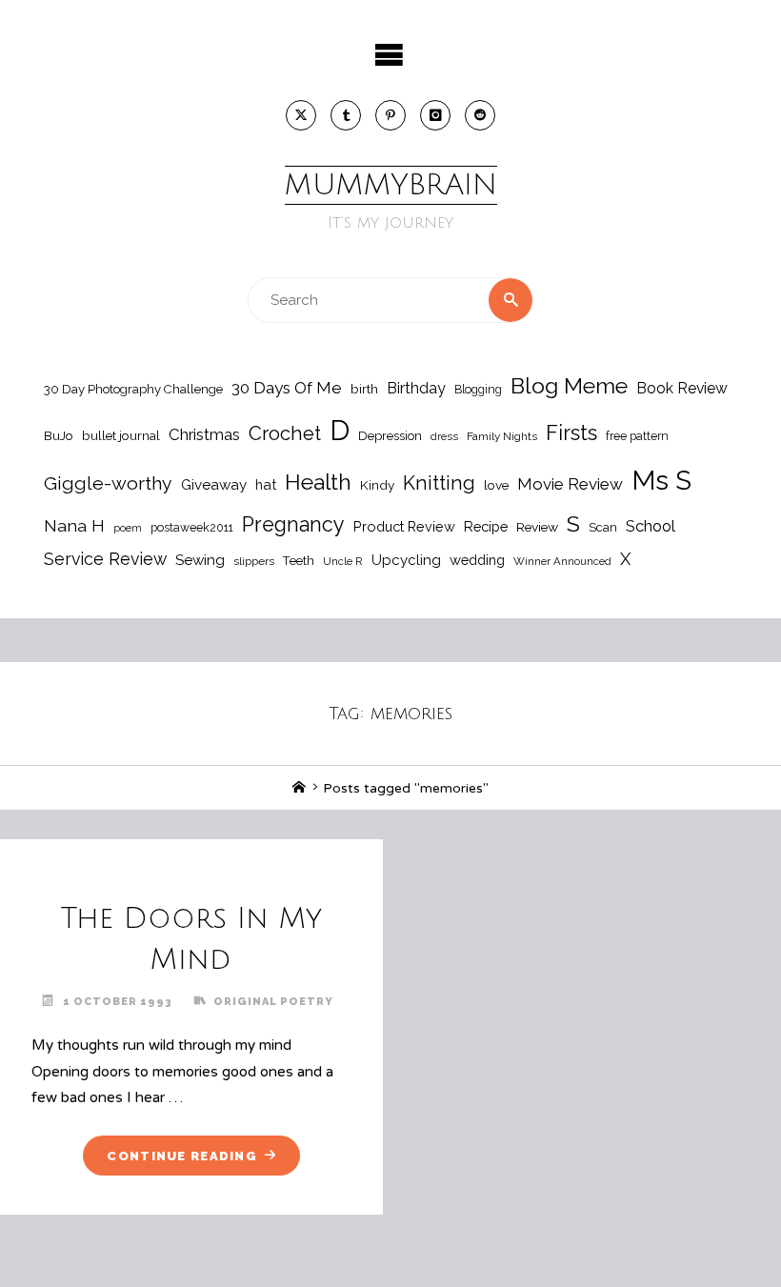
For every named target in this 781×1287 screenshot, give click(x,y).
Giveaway (214, 484)
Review (537, 526)
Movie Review (570, 483)
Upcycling (406, 560)
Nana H (74, 525)
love (496, 485)
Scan (603, 527)
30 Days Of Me (286, 387)
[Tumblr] (345, 115)
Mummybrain (391, 185)
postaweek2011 (191, 527)
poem (127, 527)
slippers (253, 561)
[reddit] (480, 115)
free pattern (637, 436)
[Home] (299, 788)
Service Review (105, 559)
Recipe (486, 526)
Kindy (377, 485)
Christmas (204, 434)
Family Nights (502, 436)
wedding (477, 560)
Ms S (661, 480)
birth (364, 388)
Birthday (416, 388)
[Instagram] (435, 115)
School (650, 525)
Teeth (298, 560)
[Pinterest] (390, 115)
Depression (390, 436)
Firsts (571, 433)
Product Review (404, 526)
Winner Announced (562, 561)
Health (318, 482)
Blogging (478, 389)
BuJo (58, 435)
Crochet (285, 433)
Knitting (439, 483)
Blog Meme (569, 385)
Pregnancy (293, 524)
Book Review (682, 388)
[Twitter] (301, 115)
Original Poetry (272, 1001)
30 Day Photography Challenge (133, 389)
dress (444, 436)
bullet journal (121, 435)
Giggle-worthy (108, 483)
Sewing (200, 560)
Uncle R (343, 561)
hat (265, 484)
